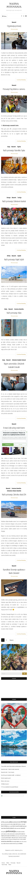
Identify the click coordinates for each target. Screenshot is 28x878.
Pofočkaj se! (7, 444)
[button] (14, 434)
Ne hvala (20, 444)
